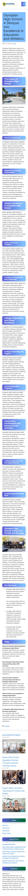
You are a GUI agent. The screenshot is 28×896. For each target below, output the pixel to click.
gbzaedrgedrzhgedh (11, 735)
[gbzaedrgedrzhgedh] (14, 752)
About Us (5, 825)
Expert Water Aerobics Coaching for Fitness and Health (13, 791)
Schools (6, 726)
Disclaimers (5, 830)
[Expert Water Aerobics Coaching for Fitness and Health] (14, 811)
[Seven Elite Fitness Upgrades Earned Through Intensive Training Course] (14, 783)
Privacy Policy (6, 833)
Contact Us (5, 828)
